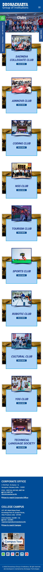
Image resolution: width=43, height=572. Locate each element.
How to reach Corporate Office (15, 498)
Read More (21, 64)
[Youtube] (27, 554)
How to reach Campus (11, 525)
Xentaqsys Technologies (31, 569)
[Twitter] (17, 554)
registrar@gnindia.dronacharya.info (14, 522)
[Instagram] (12, 554)
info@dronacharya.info (9, 494)
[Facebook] (8, 554)
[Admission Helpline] (3, 554)
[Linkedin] (22, 554)
